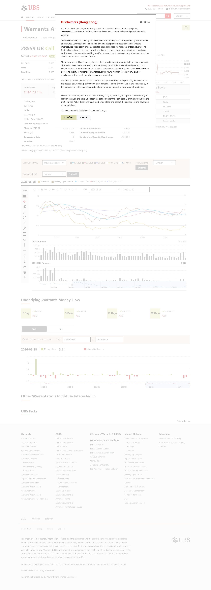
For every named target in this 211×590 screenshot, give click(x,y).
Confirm (68, 117)
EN (149, 22)
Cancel (83, 117)
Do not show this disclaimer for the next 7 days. (85, 110)
